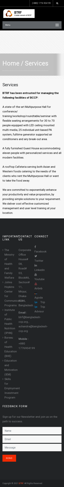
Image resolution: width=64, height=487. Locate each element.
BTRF (21, 483)
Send (9, 458)
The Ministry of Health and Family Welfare (9, 263)
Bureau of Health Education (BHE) (10, 347)
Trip (42, 302)
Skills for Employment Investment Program (12, 388)
